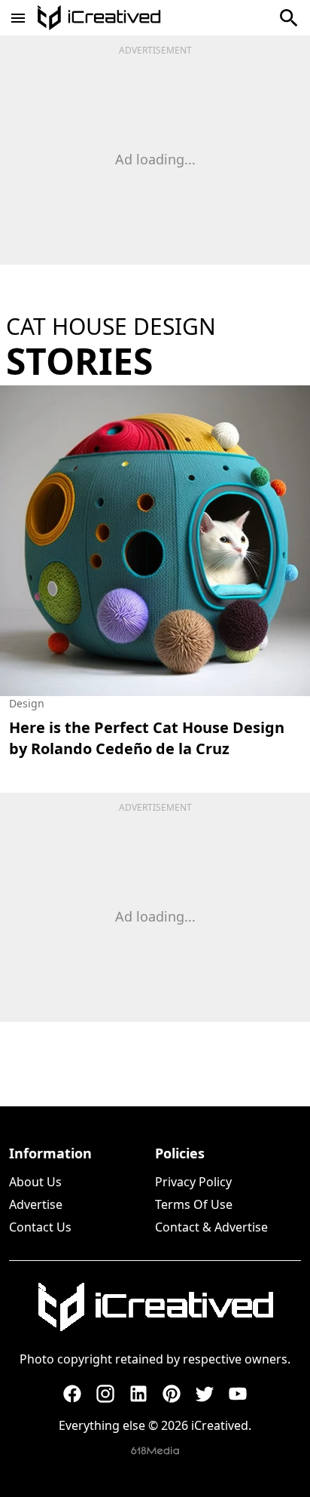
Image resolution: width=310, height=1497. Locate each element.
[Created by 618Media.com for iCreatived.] (155, 1450)
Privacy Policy (193, 1181)
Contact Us (40, 1227)
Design (26, 703)
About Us (35, 1181)
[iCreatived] (155, 1307)
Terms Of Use (193, 1204)
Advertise (35, 1204)
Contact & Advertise (211, 1227)
